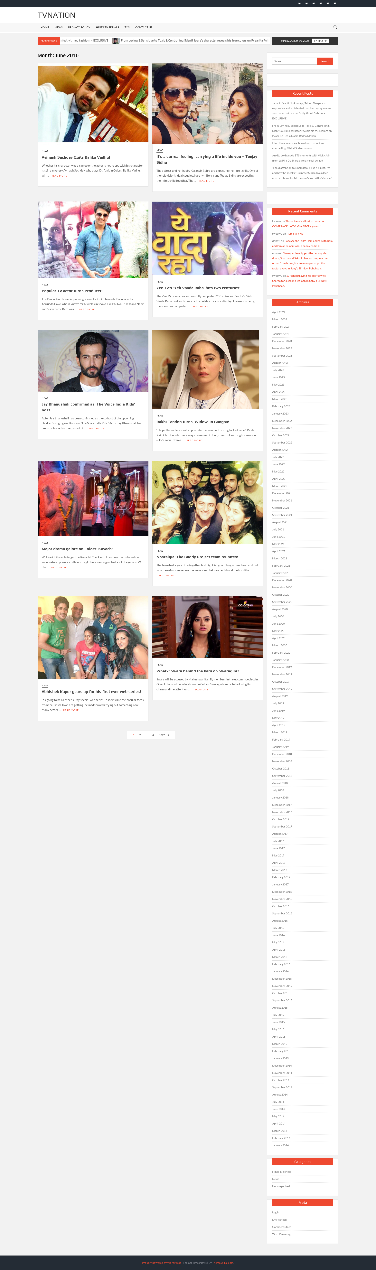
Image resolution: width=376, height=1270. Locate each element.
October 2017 (280, 819)
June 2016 (278, 935)
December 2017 (282, 804)
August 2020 (280, 609)
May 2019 (278, 717)
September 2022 (282, 442)
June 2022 (278, 464)
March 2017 (279, 870)
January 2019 (280, 746)
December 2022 (282, 420)
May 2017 (278, 855)
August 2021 (280, 522)
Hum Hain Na (295, 233)
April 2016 (278, 949)
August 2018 (280, 783)
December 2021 (282, 493)
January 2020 (280, 659)
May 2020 (278, 630)
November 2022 (282, 428)
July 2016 (278, 927)
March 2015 (279, 1043)
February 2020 (281, 652)
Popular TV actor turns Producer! (72, 290)
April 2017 (278, 862)
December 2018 (282, 754)
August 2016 (280, 920)
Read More (59, 175)
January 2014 (280, 1145)
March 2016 (279, 956)
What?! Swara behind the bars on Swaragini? (197, 671)
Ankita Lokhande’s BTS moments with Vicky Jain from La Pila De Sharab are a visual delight (301, 158)
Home (45, 27)
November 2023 (282, 348)
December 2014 (282, 1065)
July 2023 (278, 370)
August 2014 (280, 1094)
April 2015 (278, 1036)
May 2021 (278, 544)
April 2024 (278, 312)
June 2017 (278, 848)
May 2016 (278, 942)
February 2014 (281, 1138)
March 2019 (279, 732)
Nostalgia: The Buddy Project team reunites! (197, 557)
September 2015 (282, 1000)
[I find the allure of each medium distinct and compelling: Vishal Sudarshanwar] (249, 40)
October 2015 (280, 993)
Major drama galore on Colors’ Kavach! (77, 548)
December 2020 (282, 580)
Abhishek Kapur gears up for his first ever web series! (91, 691)
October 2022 (280, 435)
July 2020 (278, 616)
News (58, 27)
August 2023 (280, 362)
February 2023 (281, 406)
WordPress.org (281, 1234)
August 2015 (280, 1007)
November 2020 (282, 587)
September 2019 (282, 688)
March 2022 (279, 486)
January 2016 (280, 971)
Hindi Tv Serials (107, 27)
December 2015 (282, 978)
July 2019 (278, 703)
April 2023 (278, 391)
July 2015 (278, 1014)
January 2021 (280, 572)
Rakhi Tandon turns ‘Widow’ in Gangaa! (192, 421)
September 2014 (282, 1087)
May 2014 (278, 1116)
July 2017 (278, 841)
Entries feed (279, 1219)
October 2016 (280, 906)
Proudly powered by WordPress (161, 1262)
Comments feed (281, 1226)
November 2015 (282, 985)
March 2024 (279, 319)
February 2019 (281, 739)
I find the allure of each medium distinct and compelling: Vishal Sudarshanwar (298, 145)
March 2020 (279, 645)
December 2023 (282, 341)
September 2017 (282, 826)
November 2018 (282, 761)
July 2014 (278, 1101)
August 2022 (280, 449)
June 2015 (278, 1022)
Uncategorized (281, 1186)
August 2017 (280, 833)
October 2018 (280, 768)
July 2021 (278, 529)
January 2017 (280, 884)
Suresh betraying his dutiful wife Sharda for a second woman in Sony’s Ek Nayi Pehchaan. (299, 280)
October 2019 (280, 681)
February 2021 (281, 565)
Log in (275, 1212)
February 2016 (281, 964)
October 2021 (280, 507)
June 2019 (278, 710)
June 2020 (278, 623)
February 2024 (281, 326)
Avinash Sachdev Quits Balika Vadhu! (76, 157)
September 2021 (282, 515)
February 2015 (281, 1051)
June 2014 (278, 1109)
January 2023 (280, 413)
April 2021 (278, 551)
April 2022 (278, 478)
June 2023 (278, 377)
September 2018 (282, 775)
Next (161, 735)
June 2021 (278, 536)
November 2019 (282, 674)
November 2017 (282, 812)
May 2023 (278, 384)
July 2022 (278, 457)
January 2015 (280, 1058)
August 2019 (280, 696)
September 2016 (282, 913)
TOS (127, 27)
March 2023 (279, 399)
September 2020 (282, 601)
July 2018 (278, 790)
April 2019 (278, 725)
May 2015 (278, 1029)
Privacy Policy (79, 27)
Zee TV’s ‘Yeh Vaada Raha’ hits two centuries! (198, 287)
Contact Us (143, 27)
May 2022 (278, 471)
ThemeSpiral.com (222, 1262)
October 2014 (280, 1080)
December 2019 (282, 667)
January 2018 (280, 797)
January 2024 (280, 333)
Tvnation (57, 14)
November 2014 (282, 1072)
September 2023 (282, 355)
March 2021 (279, 558)
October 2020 (280, 594)
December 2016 (282, 891)
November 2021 (282, 500)
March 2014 (279, 1130)
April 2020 (278, 638)
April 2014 (278, 1123)
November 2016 (282, 899)
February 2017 (281, 877)
